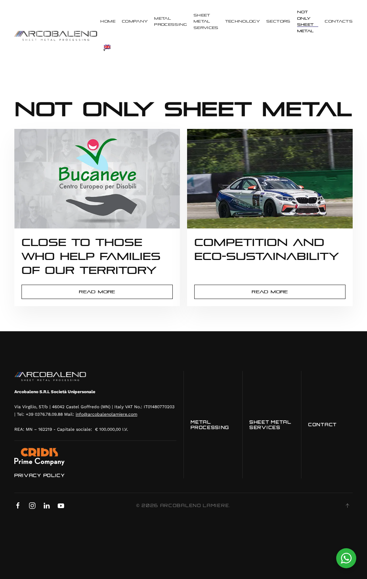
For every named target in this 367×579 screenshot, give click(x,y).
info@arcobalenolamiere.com (106, 414)
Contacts (339, 21)
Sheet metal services (206, 21)
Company (135, 21)
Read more (97, 291)
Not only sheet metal (305, 21)
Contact (322, 424)
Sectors (278, 21)
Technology (242, 21)
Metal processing (170, 21)
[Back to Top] (347, 505)
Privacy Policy (39, 475)
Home (107, 21)
